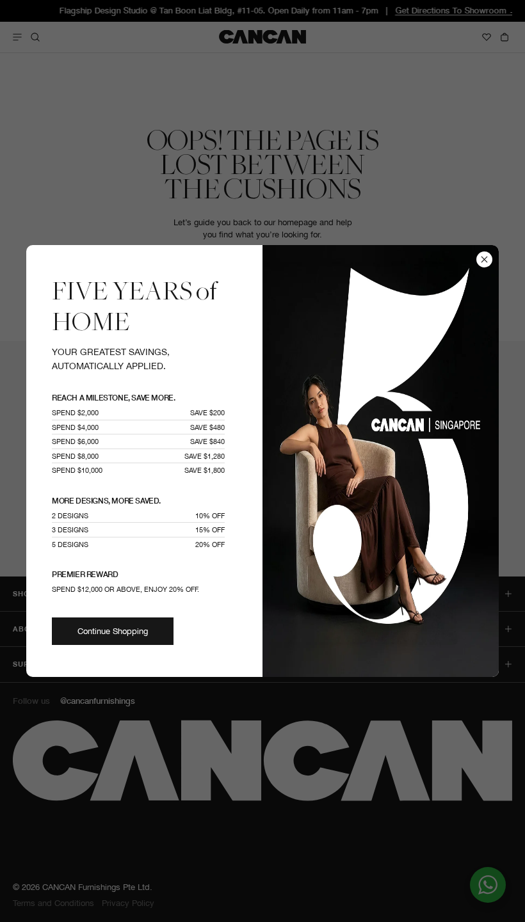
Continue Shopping (112, 631)
